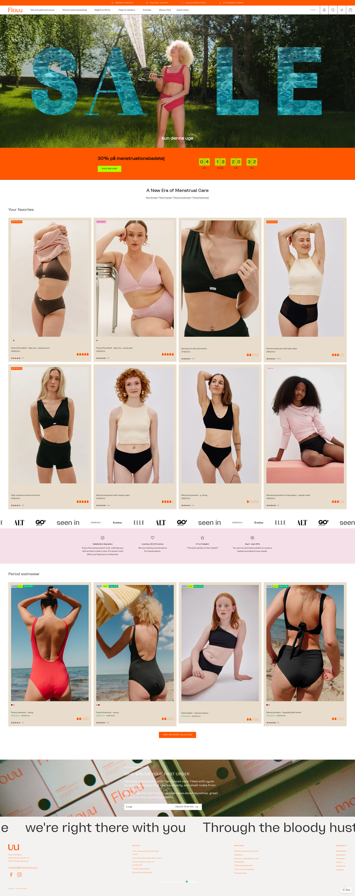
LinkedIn (340, 870)
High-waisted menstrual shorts (25, 495)
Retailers (238, 855)
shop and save (109, 169)
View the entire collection (177, 735)
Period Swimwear (201, 197)
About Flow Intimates (142, 872)
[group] (177, 81)
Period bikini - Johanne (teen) (194, 713)
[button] (341, 10)
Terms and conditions (244, 869)
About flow (165, 10)
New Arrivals (151, 197)
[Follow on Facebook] (11, 874)
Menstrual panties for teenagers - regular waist (288, 495)
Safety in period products (246, 851)
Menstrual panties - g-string (194, 495)
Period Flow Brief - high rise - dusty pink (114, 348)
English (313, 10)
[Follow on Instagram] (19, 874)
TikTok (339, 862)
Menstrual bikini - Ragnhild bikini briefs (283, 712)
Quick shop (183, 10)
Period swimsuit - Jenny (22, 712)
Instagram (341, 855)
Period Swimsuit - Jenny (107, 712)
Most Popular (165, 197)
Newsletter (341, 851)
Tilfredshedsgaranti (243, 865)
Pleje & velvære (126, 10)
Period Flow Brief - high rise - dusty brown (30, 348)
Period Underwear (182, 197)
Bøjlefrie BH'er (103, 10)
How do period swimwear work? (147, 858)
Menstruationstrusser (43, 10)
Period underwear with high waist (281, 348)
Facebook (340, 866)
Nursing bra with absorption (194, 348)
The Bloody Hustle (140, 869)
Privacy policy (240, 873)
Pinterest (340, 858)
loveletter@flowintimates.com (22, 867)
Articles (147, 10)
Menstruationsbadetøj (74, 10)
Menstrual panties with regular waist (113, 495)
